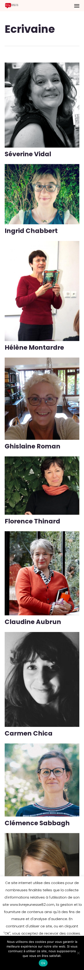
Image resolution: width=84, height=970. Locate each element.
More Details (43, 101)
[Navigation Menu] (76, 5)
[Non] (78, 953)
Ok (43, 963)
